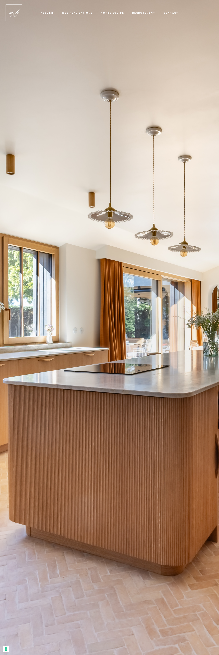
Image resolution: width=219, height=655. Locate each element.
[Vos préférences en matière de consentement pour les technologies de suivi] (6, 649)
